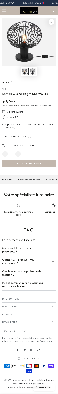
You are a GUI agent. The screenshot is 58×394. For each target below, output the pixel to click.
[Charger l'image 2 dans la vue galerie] (33, 71)
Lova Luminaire (19, 380)
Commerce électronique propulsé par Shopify (29, 387)
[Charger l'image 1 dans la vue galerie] (25, 71)
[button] (46, 10)
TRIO (4, 89)
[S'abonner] (54, 331)
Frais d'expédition (21, 106)
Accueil (6, 82)
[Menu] (4, 10)
